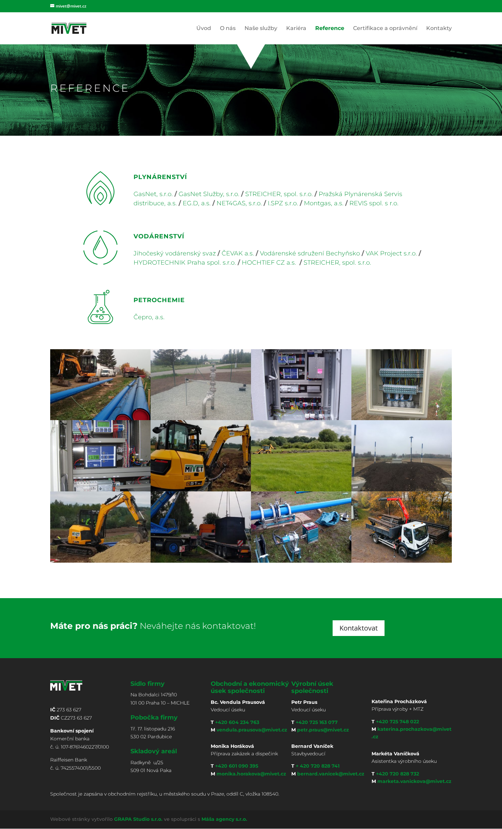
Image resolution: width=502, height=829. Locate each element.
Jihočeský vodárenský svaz (175, 253)
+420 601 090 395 (236, 766)
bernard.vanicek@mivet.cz (330, 774)
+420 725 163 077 (317, 722)
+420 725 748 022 (397, 722)
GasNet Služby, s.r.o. (209, 194)
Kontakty (439, 28)
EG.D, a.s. (196, 203)
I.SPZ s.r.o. (283, 203)
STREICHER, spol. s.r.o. (279, 194)
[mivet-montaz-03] (301, 561)
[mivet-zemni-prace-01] (201, 489)
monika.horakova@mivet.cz (251, 774)
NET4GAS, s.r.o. (239, 203)
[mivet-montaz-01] (201, 561)
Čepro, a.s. (149, 317)
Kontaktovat (358, 628)
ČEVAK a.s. (238, 253)
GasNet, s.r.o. (153, 194)
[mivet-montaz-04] (100, 418)
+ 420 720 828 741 (317, 766)
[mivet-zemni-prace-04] (401, 489)
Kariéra (296, 28)
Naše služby (261, 28)
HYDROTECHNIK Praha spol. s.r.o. (185, 262)
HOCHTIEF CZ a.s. (269, 262)
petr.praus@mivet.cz (323, 730)
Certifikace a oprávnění (385, 28)
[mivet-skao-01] (301, 418)
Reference (329, 28)
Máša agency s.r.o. (224, 819)
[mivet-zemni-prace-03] (301, 489)
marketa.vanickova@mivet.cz (414, 781)
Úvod (203, 28)
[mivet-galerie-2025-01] (401, 561)
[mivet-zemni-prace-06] (100, 561)
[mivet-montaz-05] (201, 418)
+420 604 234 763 (237, 722)
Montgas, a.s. (324, 203)
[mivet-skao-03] (100, 489)
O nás (228, 28)
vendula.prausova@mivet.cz (252, 730)
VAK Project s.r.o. (391, 253)
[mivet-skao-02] (401, 418)
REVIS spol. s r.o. (374, 203)
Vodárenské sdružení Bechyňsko (310, 253)
